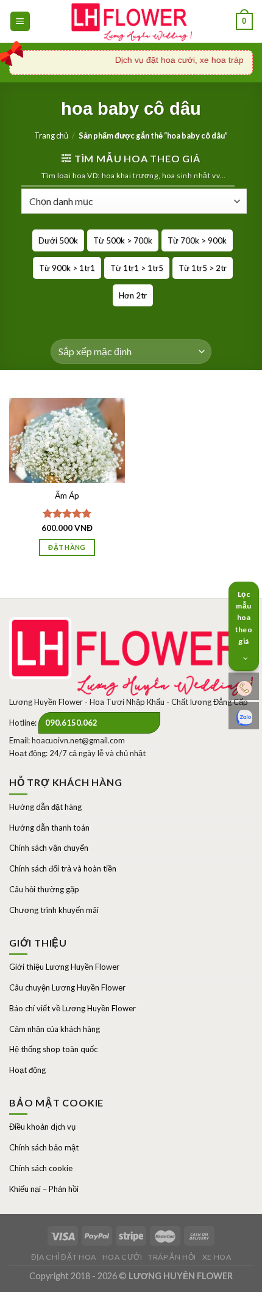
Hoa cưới (122, 1256)
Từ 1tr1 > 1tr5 (136, 268)
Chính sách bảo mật (44, 1147)
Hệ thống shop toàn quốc (53, 1049)
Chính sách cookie (41, 1168)
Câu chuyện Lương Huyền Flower (67, 987)
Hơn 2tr (133, 295)
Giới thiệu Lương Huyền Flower (64, 967)
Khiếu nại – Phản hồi (44, 1189)
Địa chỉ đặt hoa (63, 1256)
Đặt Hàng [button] (67, 547)
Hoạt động (27, 1070)
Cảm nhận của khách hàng (54, 1029)
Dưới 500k (58, 240)
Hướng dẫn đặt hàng (45, 807)
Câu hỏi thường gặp (44, 889)
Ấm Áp (67, 495)
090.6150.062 (71, 722)
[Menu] (20, 22)
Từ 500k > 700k (122, 240)
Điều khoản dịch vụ (42, 1126)
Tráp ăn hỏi (172, 1256)
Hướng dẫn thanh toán (49, 827)
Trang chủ (51, 135)
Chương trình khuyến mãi (54, 910)
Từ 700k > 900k (197, 240)
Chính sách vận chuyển (48, 848)
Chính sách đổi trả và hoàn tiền (62, 868)
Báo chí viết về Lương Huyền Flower (72, 1008)
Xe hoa (217, 1256)
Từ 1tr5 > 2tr (203, 268)
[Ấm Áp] (67, 465)
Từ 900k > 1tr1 (67, 268)
